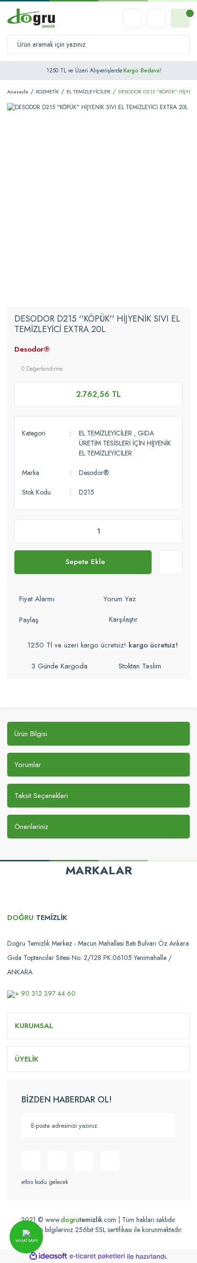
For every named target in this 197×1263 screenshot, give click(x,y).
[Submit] (163, 1125)
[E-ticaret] (97, 1256)
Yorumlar (27, 764)
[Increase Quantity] (172, 531)
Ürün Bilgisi (30, 733)
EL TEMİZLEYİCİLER (105, 433)
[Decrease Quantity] (24, 531)
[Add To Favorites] (171, 562)
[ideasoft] (48, 1256)
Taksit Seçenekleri (41, 795)
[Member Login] (156, 18)
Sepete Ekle (85, 561)
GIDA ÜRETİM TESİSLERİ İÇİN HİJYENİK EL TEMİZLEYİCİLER (125, 443)
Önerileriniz (31, 826)
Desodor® (32, 349)
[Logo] (31, 18)
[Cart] (180, 18)
